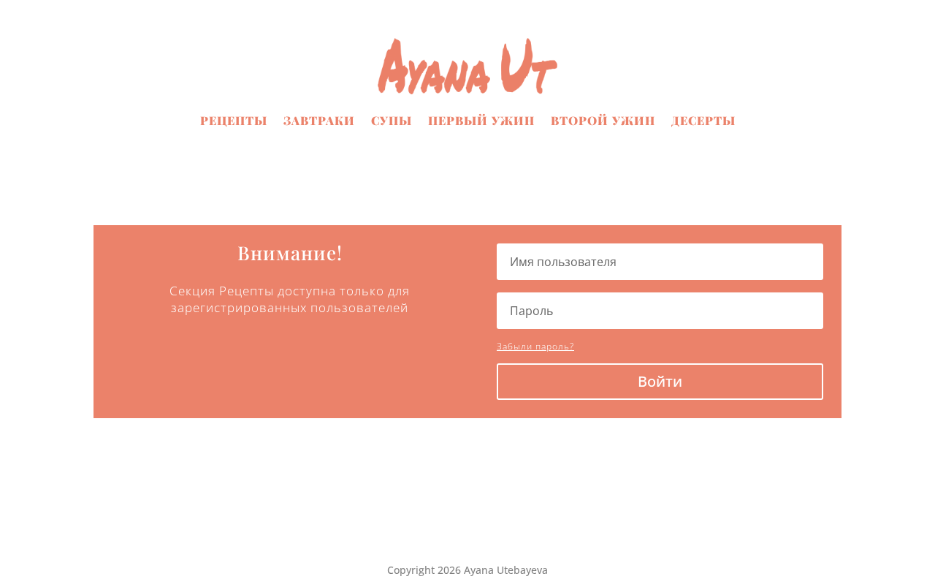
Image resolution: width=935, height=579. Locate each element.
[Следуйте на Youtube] (496, 523)
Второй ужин (603, 120)
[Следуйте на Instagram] (467, 523)
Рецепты (233, 120)
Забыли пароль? (535, 346)
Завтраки (319, 120)
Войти (660, 381)
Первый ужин (481, 120)
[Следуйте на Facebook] (438, 523)
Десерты (703, 120)
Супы (391, 120)
